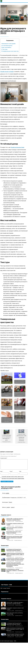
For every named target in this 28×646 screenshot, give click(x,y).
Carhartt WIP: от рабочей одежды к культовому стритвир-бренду (14, 519)
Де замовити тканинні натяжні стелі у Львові (15, 524)
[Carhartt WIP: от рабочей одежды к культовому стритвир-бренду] (3, 520)
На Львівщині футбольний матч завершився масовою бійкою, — (14, 550)
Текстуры (4, 49)
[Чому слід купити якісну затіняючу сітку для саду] (3, 528)
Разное (10, 502)
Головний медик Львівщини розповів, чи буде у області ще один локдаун (15, 559)
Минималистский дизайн (8, 43)
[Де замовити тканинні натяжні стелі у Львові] (3, 524)
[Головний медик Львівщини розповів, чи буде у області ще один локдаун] (3, 559)
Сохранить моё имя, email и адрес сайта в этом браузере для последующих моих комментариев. (13, 477)
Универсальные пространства (9, 51)
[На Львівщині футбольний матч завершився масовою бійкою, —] (3, 550)
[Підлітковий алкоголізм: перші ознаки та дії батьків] (3, 533)
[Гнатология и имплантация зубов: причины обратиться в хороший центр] (3, 537)
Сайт (20, 471)
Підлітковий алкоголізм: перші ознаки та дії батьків (13, 532)
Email (11, 471)
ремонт (12, 507)
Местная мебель (6, 47)
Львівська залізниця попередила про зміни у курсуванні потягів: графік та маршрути (15, 554)
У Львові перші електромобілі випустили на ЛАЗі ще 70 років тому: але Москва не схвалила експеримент (15, 564)
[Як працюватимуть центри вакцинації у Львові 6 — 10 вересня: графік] (3, 570)
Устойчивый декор (6, 45)
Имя (1, 471)
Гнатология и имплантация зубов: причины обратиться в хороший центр (14, 537)
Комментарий (3, 458)
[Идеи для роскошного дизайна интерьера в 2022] (14, 14)
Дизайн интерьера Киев (17, 147)
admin (7, 493)
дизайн (8, 507)
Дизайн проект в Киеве (6, 71)
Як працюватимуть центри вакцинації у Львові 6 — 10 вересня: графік (15, 570)
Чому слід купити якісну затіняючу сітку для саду (14, 528)
